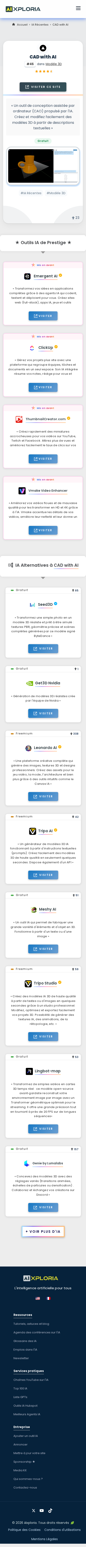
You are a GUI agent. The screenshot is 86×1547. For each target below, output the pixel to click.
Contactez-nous (25, 1487)
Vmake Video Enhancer (47, 490)
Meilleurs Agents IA (26, 1414)
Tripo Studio (45, 983)
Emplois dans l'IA (25, 1350)
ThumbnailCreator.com (46, 419)
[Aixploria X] (34, 1509)
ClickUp (45, 347)
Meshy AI (47, 909)
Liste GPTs (20, 1397)
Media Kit (19, 1470)
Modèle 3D (54, 64)
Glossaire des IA (25, 1341)
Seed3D (45, 604)
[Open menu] (78, 9)
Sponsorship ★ (24, 1462)
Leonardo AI (45, 747)
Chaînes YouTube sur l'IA (31, 1380)
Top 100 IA (20, 1388)
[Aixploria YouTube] (42, 1509)
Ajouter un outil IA (25, 1436)
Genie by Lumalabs (47, 1163)
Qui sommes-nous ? (28, 1479)
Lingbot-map (48, 1071)
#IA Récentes (31, 193)
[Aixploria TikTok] (51, 1509)
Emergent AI (46, 276)
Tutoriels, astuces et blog (31, 1324)
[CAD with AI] (43, 166)
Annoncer (20, 1444)
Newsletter (21, 1358)
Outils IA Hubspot (25, 1406)
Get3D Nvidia (47, 683)
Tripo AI (45, 831)
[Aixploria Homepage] (25, 8)
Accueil (22, 25)
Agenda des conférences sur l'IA (36, 1332)
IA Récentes (40, 25)
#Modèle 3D (56, 193)
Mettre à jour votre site (29, 1453)
